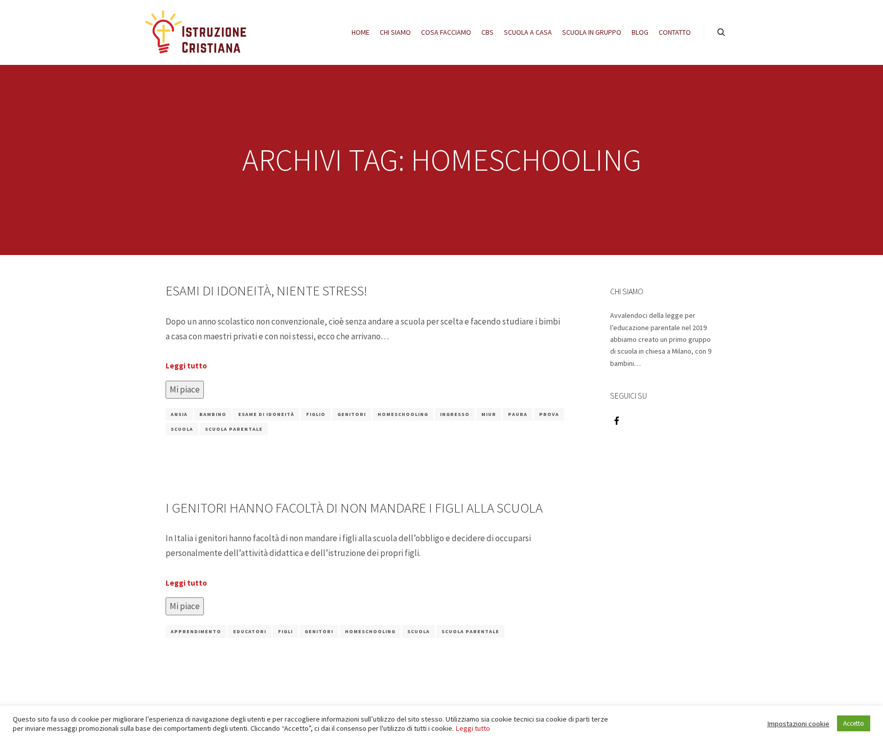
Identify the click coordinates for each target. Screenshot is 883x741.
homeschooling (403, 414)
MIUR (488, 414)
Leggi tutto (186, 366)
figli (285, 631)
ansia (179, 414)
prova (549, 414)
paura (517, 414)
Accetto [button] (853, 723)
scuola (182, 429)
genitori (351, 414)
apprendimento (196, 631)
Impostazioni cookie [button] (798, 723)
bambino (212, 414)
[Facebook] (616, 420)
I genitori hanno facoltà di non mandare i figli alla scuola (354, 507)
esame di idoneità (266, 414)
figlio (316, 414)
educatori (249, 631)
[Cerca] (721, 32)
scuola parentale (234, 429)
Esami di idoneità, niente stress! (266, 290)
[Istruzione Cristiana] (196, 32)
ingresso (455, 414)
